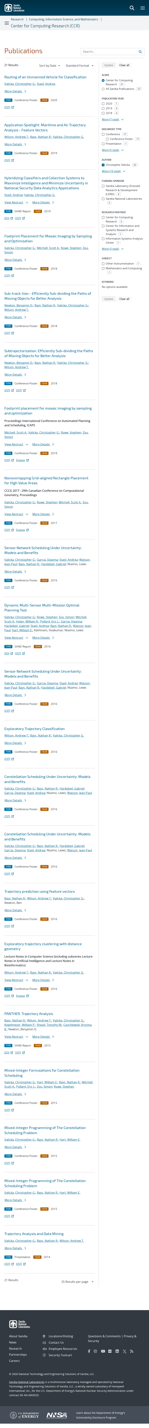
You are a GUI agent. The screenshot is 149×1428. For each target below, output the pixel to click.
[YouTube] (103, 1351)
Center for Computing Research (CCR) (45, 25)
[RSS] (133, 1351)
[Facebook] (89, 1351)
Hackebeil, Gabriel (53, 564)
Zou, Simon (66, 617)
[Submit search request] (140, 51)
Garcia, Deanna (47, 560)
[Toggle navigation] (7, 23)
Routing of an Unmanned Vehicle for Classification (45, 77)
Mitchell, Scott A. (48, 248)
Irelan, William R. (27, 621)
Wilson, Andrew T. (16, 137)
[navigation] (50, 65)
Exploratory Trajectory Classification (34, 728)
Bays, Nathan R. (40, 137)
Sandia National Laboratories (27, 1382)
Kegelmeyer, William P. (19, 1025)
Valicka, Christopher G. (19, 84)
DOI (6, 218)
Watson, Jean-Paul (79, 793)
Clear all (125, 65)
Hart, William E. (22, 630)
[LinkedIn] (118, 1351)
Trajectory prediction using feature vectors (39, 891)
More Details (14, 91)
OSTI (7, 107)
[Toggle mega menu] (143, 8)
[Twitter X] (125, 1351)
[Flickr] (111, 1351)
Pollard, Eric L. (49, 621)
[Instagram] (96, 1351)
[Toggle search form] (132, 8)
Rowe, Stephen (71, 248)
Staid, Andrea (46, 84)
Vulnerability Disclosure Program (96, 1417)
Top (138, 1424)
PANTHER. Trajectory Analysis (28, 1013)
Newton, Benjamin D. (18, 305)
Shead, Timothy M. (49, 1025)
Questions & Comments (104, 1336)
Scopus (20, 460)
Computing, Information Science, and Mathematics (63, 19)
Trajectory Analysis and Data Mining (34, 1233)
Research (17, 19)
